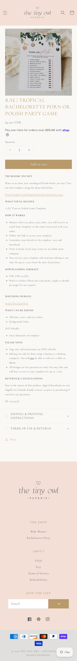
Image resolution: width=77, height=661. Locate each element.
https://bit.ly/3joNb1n (16, 303)
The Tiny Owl (30, 651)
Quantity (10, 142)
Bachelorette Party (38, 538)
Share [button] (13, 439)
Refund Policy (38, 579)
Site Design (50, 651)
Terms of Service (38, 573)
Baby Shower (39, 531)
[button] (5, 12)
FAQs (38, 560)
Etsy (38, 567)
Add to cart (38, 164)
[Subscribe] (58, 603)
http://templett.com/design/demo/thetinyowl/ (34, 194)
